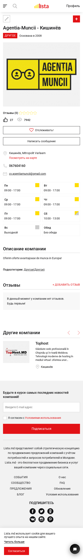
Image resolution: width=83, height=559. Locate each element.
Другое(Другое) (34, 269)
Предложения (21, 488)
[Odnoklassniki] (51, 511)
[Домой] (41, 6)
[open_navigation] (5, 6)
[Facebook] (34, 511)
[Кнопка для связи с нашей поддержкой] (75, 549)
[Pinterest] (51, 519)
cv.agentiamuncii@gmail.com (27, 173)
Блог (20, 494)
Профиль (73, 6)
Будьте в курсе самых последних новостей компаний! (35, 395)
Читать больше (14, 541)
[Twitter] (43, 511)
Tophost (41, 343)
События (20, 477)
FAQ (62, 482)
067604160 (17, 166)
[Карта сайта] (6, 18)
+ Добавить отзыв (66, 284)
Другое (10, 35)
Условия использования (62, 494)
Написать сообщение (41, 141)
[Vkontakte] (34, 519)
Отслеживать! (44, 130)
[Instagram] (43, 519)
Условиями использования (43, 417)
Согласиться (16, 551)
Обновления (62, 488)
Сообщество (20, 482)
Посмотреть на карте (23, 157)
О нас (62, 477)
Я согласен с (16, 417)
